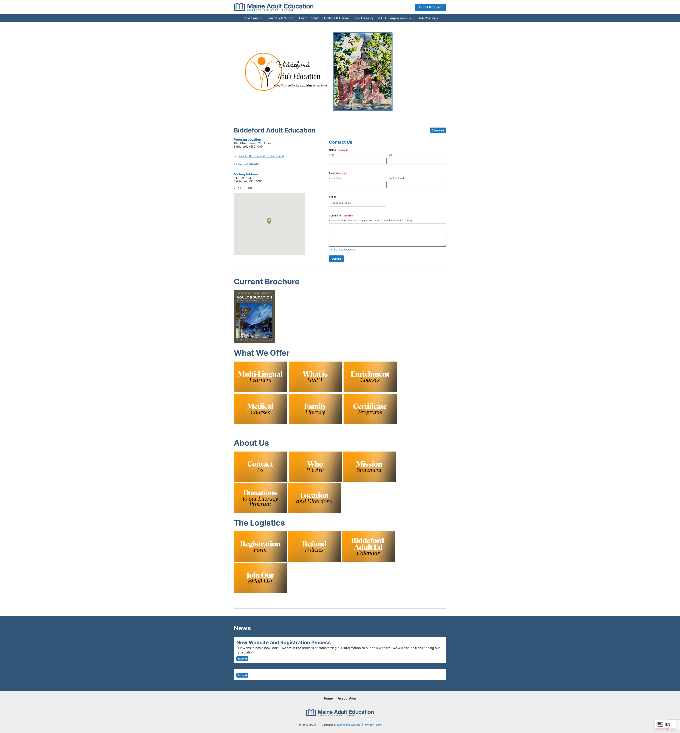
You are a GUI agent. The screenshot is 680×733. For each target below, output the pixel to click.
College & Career (336, 18)
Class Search (252, 18)
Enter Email (335, 178)
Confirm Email (396, 178)
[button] (269, 221)
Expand (242, 658)
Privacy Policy (373, 724)
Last (391, 154)
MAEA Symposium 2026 (395, 18)
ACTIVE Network (249, 163)
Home (328, 698)
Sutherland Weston (348, 724)
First (331, 154)
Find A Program (430, 7)
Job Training (363, 18)
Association (347, 698)
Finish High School (280, 18)
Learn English (309, 18)
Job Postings (428, 18)
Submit (336, 258)
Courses (437, 130)
